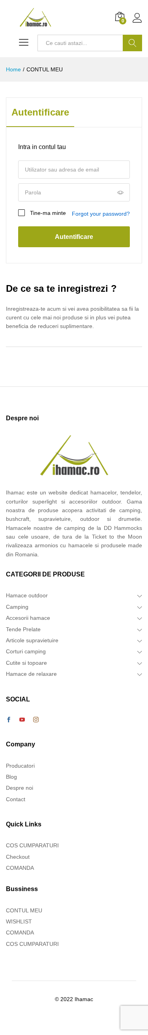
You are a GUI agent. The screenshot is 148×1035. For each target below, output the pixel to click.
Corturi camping (26, 651)
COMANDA (20, 868)
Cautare (132, 43)
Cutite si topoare (26, 663)
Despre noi (19, 788)
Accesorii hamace (28, 618)
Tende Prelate (23, 629)
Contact (15, 799)
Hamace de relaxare (31, 674)
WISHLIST (19, 921)
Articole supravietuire (32, 640)
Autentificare (40, 112)
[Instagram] (36, 720)
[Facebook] (8, 720)
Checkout (18, 857)
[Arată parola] (120, 192)
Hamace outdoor (27, 595)
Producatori (20, 766)
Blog (11, 777)
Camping (17, 607)
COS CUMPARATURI (32, 845)
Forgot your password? (101, 214)
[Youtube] (22, 720)
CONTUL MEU (24, 910)
